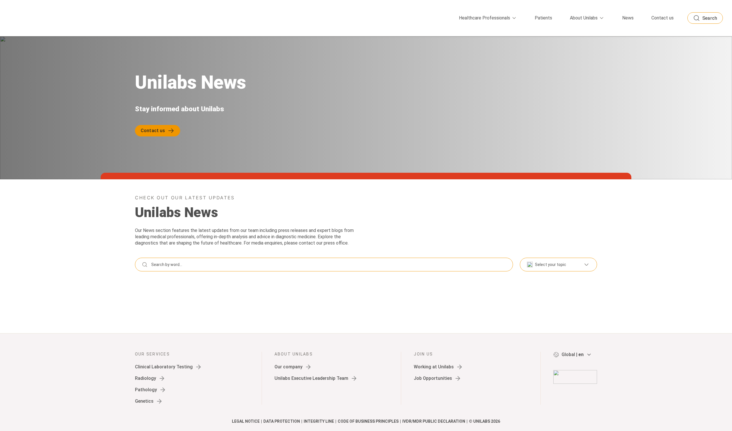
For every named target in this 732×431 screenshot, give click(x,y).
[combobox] (558, 264)
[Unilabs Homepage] (575, 377)
